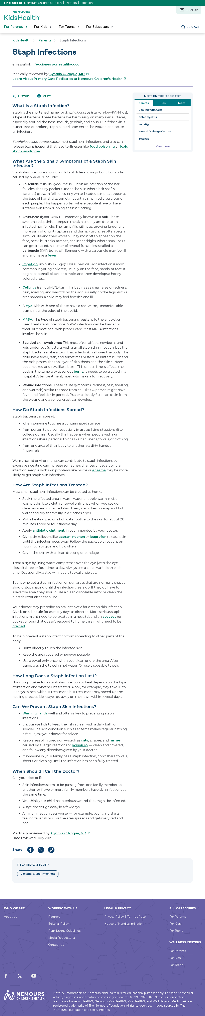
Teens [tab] (181, 103)
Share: (17, 850)
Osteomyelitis (148, 117)
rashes (115, 740)
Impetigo (145, 124)
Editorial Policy (58, 923)
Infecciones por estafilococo (55, 64)
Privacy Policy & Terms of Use (125, 916)
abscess (109, 617)
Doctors (71, 3)
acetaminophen (72, 537)
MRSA (27, 319)
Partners (54, 916)
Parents (44, 40)
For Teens (176, 931)
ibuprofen (98, 537)
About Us (10, 916)
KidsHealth (21, 40)
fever (52, 255)
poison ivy (80, 745)
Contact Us (56, 945)
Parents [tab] (144, 103)
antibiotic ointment (48, 530)
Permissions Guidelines (64, 931)
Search (193, 27)
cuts (84, 740)
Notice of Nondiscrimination (124, 923)
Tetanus (144, 138)
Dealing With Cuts (150, 109)
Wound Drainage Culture (155, 131)
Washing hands (34, 713)
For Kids (175, 923)
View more (163, 146)
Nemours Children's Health (43, 3)
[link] (99, 26)
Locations (87, 3)
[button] (21, 96)
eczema (99, 470)
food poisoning (102, 146)
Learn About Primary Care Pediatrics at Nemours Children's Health (69, 79)
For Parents (177, 916)
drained (18, 626)
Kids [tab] (163, 103)
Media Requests (59, 938)
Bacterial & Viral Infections (38, 873)
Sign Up (192, 10)
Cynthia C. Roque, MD (69, 74)
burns (78, 371)
